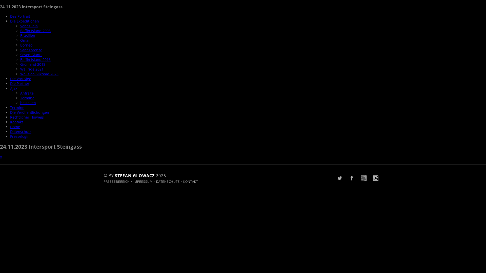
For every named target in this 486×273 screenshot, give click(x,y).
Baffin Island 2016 (35, 59)
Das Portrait (20, 16)
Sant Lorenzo (31, 50)
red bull (363, 178)
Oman (25, 40)
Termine (27, 98)
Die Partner (19, 83)
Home (15, 126)
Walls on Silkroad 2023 (39, 74)
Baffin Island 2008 (35, 30)
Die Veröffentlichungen (29, 112)
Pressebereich (117, 181)
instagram (375, 178)
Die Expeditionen (24, 21)
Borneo (26, 45)
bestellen (28, 102)
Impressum (143, 181)
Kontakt (16, 122)
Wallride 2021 (32, 69)
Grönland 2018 (32, 64)
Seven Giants (31, 54)
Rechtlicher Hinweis (27, 117)
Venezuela (29, 26)
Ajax (13, 88)
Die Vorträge (20, 78)
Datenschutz (20, 131)
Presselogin (20, 136)
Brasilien (27, 35)
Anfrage (27, 93)
